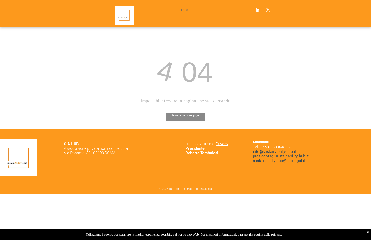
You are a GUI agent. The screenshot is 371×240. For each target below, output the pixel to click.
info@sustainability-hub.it (274, 151)
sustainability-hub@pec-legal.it (279, 160)
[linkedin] (257, 10)
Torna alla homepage (185, 115)
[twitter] (268, 10)
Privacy (222, 144)
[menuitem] (185, 10)
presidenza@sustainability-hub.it (281, 156)
